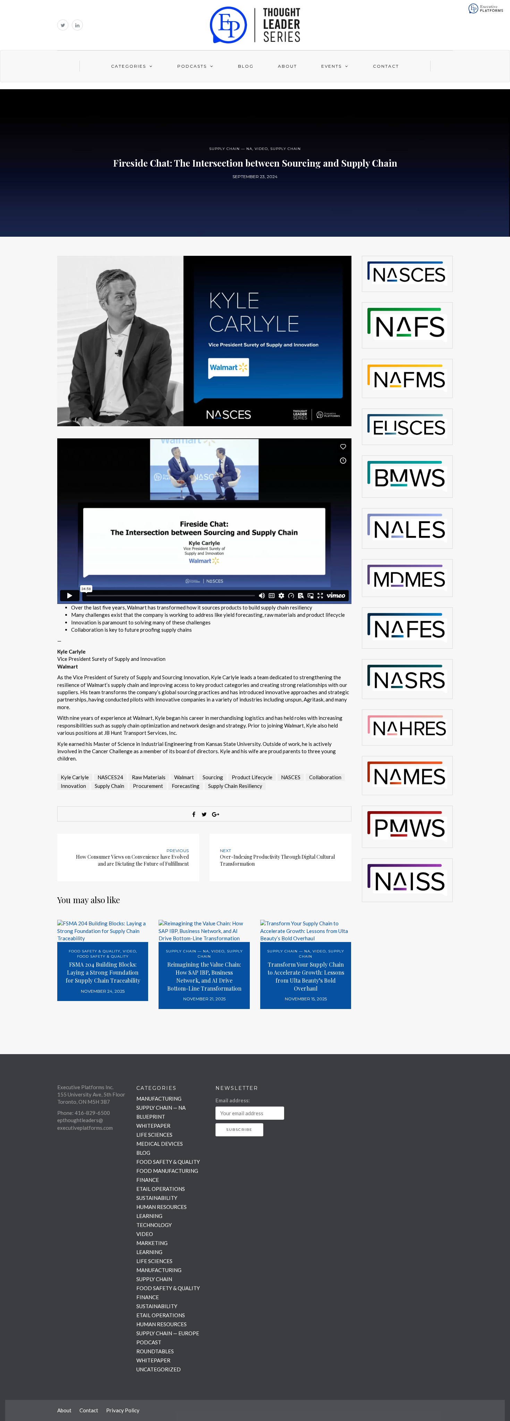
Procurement (148, 786)
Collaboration (325, 777)
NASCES (290, 777)
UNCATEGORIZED (158, 1369)
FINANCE (147, 1180)
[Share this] (194, 814)
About (287, 66)
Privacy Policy (122, 1410)
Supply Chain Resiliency (235, 786)
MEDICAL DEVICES (159, 1144)
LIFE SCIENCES (154, 1135)
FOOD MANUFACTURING (167, 1171)
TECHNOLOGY (154, 1225)
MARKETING (152, 1243)
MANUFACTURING (158, 1098)
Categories (128, 66)
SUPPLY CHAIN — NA (230, 148)
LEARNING (149, 1216)
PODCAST (148, 1342)
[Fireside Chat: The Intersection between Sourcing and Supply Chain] (204, 340)
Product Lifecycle (252, 777)
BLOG (143, 1153)
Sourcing (213, 777)
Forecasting (185, 786)
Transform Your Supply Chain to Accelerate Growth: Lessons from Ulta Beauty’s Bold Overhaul (305, 976)
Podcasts (192, 66)
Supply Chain (109, 786)
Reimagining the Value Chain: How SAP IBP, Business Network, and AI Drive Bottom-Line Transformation (204, 976)
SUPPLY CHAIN (285, 148)
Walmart (184, 777)
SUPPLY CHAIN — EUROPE (167, 1333)
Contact (386, 66)
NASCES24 (110, 777)
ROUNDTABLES (155, 1351)
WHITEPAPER (153, 1125)
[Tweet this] (204, 814)
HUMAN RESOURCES (161, 1207)
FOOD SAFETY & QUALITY (94, 951)
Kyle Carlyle (75, 777)
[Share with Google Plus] (215, 814)
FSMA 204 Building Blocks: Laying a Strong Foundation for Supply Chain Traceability (103, 972)
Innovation (73, 786)
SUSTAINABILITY (156, 1198)
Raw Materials (148, 777)
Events (331, 66)
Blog (246, 66)
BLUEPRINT (150, 1116)
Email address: (232, 1100)
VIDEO (261, 148)
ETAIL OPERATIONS (160, 1189)
